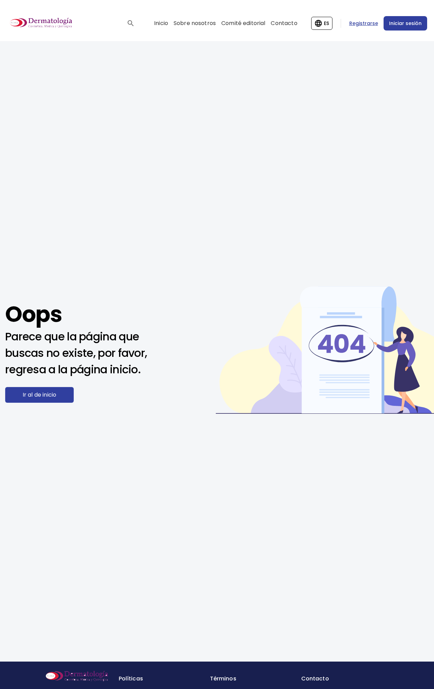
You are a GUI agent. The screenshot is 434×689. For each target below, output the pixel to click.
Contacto (284, 23)
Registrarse (363, 23)
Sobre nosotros (195, 23)
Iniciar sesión (405, 23)
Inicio (161, 23)
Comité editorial (243, 23)
